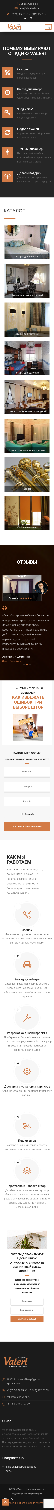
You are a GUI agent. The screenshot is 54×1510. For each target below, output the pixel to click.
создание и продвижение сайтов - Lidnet (29, 1503)
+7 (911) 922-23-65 (38, 14)
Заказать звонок (29, 4)
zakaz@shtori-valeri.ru (28, 8)
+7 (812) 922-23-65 (19, 14)
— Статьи (7, 1471)
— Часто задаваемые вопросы (19, 1466)
